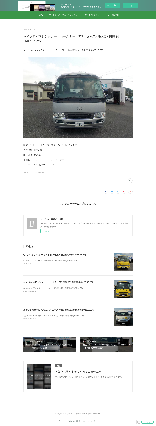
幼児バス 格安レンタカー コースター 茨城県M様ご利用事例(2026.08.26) (58, 282)
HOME (40, 14)
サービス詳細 (113, 14)
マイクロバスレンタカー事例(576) (35, 172)
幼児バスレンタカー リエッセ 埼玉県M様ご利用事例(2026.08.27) (54, 254)
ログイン (130, 5)
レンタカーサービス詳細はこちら (78, 203)
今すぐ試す (112, 5)
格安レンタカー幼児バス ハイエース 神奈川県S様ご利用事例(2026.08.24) (58, 309)
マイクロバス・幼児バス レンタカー (64, 14)
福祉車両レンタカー (93, 14)
